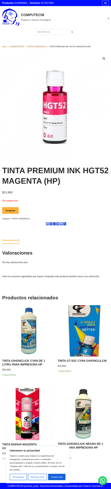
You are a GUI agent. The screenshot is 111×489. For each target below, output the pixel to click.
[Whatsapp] (54, 223)
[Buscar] (72, 32)
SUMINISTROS (17, 46)
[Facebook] (47, 223)
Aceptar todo (57, 477)
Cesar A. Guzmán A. (93, 486)
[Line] (61, 223)
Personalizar (18, 477)
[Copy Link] (64, 223)
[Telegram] (57, 223)
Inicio (4, 46)
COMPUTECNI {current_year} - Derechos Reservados (36, 486)
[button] (104, 58)
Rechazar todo (37, 477)
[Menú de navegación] (105, 3)
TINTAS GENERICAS (36, 46)
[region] (37, 464)
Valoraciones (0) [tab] (11, 240)
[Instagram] (50, 223)
